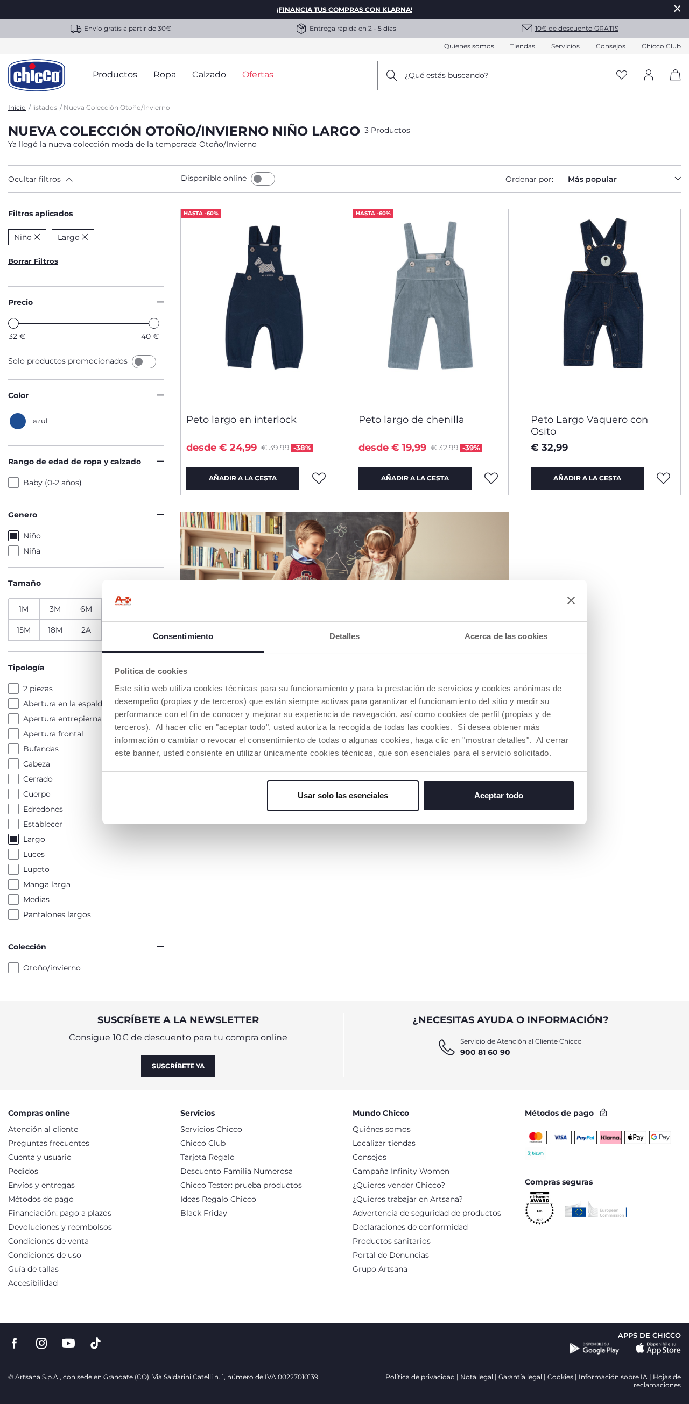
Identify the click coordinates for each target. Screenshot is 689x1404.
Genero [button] (22, 515)
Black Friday (203, 1213)
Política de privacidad (420, 1377)
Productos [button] (115, 74)
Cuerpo (37, 794)
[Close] (678, 8)
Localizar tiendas (384, 1143)
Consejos (610, 46)
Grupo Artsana (380, 1269)
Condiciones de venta (48, 1241)
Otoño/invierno (52, 968)
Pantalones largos (57, 914)
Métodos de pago (41, 1199)
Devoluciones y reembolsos (60, 1227)
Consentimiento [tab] (183, 636)
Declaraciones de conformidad (410, 1227)
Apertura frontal (53, 734)
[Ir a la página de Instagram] (41, 1343)
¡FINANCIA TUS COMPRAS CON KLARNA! (344, 9)
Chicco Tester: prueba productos (241, 1185)
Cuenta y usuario (40, 1157)
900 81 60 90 (485, 1052)
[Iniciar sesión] (648, 75)
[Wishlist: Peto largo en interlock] (319, 478)
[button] (92, 179)
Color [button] (18, 395)
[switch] (263, 179)
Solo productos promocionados (69, 361)
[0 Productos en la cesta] (671, 84)
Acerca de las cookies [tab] (506, 636)
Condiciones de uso (44, 1255)
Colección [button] (27, 947)
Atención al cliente (43, 1129)
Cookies (560, 1377)
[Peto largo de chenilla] (430, 307)
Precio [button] (20, 302)
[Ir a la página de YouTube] (68, 1343)
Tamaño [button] (24, 583)
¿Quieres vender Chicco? (399, 1185)
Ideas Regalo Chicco (218, 1199)
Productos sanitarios (392, 1241)
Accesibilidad (33, 1283)
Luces (34, 854)
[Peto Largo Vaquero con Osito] (602, 307)
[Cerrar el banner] (571, 601)
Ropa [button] (164, 74)
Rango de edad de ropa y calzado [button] (74, 461)
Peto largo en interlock (241, 420)
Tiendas (522, 46)
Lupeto (36, 869)
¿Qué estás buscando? (446, 75)
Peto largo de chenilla (411, 420)
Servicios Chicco (211, 1129)
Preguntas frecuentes (48, 1143)
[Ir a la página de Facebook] (14, 1343)
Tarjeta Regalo (207, 1157)
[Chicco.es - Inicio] (36, 75)
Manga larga (47, 884)
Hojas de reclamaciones (657, 1381)
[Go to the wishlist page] (621, 75)
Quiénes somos (382, 1129)
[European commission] (596, 1209)
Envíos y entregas (41, 1185)
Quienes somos (469, 46)
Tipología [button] (26, 667)
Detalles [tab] (344, 636)
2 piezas (38, 688)
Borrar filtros (33, 261)
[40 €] (154, 323)
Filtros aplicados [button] (40, 213)
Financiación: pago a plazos (59, 1213)
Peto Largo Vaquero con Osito (589, 425)
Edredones (43, 809)
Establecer (42, 824)
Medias (36, 899)
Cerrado (38, 779)
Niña (31, 551)
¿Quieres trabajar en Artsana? (408, 1199)
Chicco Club (661, 46)
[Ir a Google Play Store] (595, 1348)
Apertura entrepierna (62, 719)
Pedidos (23, 1171)
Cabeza (36, 764)
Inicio (17, 107)
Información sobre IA (613, 1377)
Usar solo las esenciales (343, 795)
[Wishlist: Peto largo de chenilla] (491, 478)
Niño (32, 536)
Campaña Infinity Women (401, 1171)
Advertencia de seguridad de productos (427, 1213)
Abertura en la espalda (65, 703)
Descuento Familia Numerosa (236, 1171)
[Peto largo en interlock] (258, 307)
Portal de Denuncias (391, 1255)
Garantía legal (520, 1377)
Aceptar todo (498, 795)
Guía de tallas (33, 1269)
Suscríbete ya (178, 1066)
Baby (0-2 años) (52, 482)
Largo (34, 839)
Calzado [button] (209, 74)
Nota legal (476, 1377)
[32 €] (13, 323)
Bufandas (41, 749)
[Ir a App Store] (658, 1348)
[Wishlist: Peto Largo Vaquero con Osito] (663, 478)
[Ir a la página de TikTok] (95, 1343)
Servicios (565, 46)
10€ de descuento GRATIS (576, 28)
